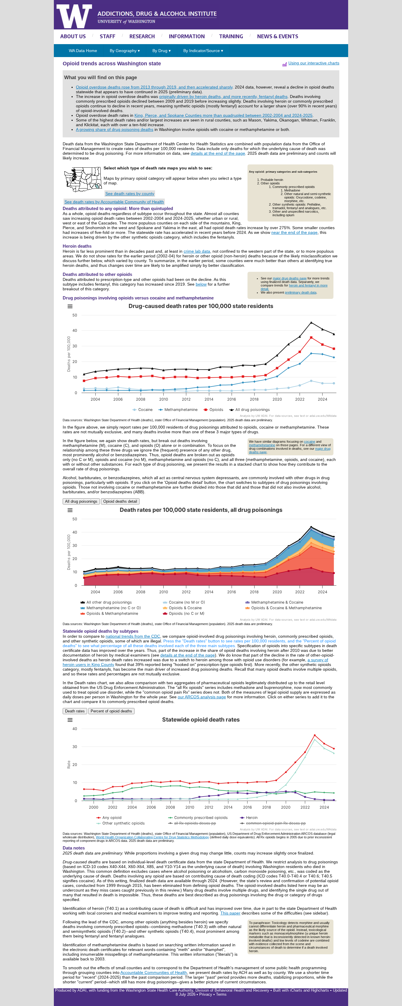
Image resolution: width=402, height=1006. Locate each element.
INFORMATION (187, 36)
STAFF (107, 36)
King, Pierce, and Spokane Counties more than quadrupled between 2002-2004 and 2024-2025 (223, 115)
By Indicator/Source (203, 50)
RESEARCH (142, 36)
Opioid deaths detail (120, 501)
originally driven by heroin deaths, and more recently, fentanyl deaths (223, 96)
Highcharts (320, 990)
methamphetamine (262, 445)
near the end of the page (294, 232)
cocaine (309, 441)
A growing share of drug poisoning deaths (114, 129)
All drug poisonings (81, 501)
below (201, 284)
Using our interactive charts (313, 63)
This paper (230, 913)
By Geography (125, 50)
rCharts (296, 990)
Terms (221, 994)
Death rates (75, 711)
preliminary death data (300, 292)
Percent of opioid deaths (111, 711)
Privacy (205, 994)
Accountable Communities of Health (153, 972)
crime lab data (197, 251)
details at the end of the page (218, 153)
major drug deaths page (290, 278)
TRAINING (231, 36)
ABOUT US (73, 36)
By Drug (161, 50)
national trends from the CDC (133, 636)
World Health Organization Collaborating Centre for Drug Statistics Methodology (152, 837)
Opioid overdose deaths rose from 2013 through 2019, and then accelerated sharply (154, 87)
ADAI (82, 990)
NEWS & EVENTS (277, 36)
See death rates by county (129, 193)
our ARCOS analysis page (202, 696)
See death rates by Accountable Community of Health (114, 201)
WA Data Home (83, 50)
